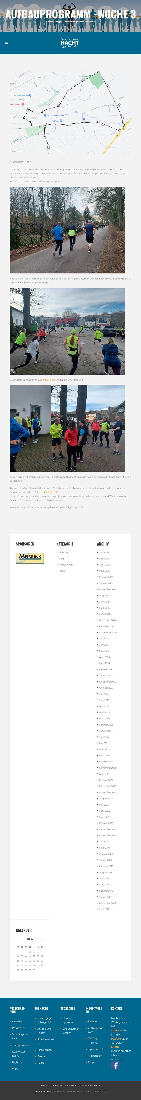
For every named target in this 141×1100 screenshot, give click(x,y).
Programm (18, 1028)
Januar (105, 583)
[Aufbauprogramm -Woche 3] (70, 112)
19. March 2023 (16, 162)
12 (42, 956)
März (104, 570)
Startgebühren (20, 1045)
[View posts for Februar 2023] (18, 939)
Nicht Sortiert (66, 564)
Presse (62, 570)
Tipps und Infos (96, 1049)
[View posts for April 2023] (42, 939)
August (105, 595)
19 (42, 960)
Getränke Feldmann (49, 379)
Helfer (40, 1063)
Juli (104, 552)
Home (49, 21)
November (107, 589)
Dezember (107, 681)
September (108, 632)
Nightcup (17, 1062)
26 (42, 965)
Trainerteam (95, 1055)
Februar (106, 577)
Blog (58, 21)
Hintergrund (44, 1049)
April (104, 564)
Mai (104, 650)
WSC (15, 1068)
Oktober (106, 626)
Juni (104, 558)
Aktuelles (64, 552)
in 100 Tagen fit (49, 492)
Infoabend (94, 1021)
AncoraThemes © (43, 1091)
